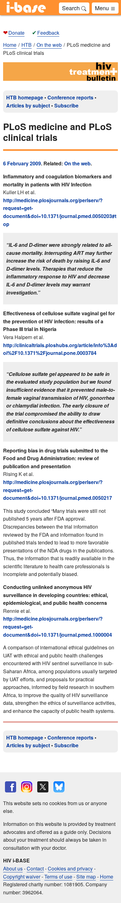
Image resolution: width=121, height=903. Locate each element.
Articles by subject (28, 105)
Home (9, 44)
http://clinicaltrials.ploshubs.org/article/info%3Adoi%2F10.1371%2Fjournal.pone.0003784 (60, 349)
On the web (77, 163)
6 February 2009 (22, 163)
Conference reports (70, 97)
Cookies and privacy (70, 868)
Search (71, 8)
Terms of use (58, 876)
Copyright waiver (21, 876)
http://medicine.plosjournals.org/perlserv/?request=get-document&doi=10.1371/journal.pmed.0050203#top (59, 212)
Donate (16, 32)
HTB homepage (24, 97)
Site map (86, 876)
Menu (102, 8)
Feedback (48, 32)
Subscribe (66, 105)
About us (13, 868)
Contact (35, 868)
